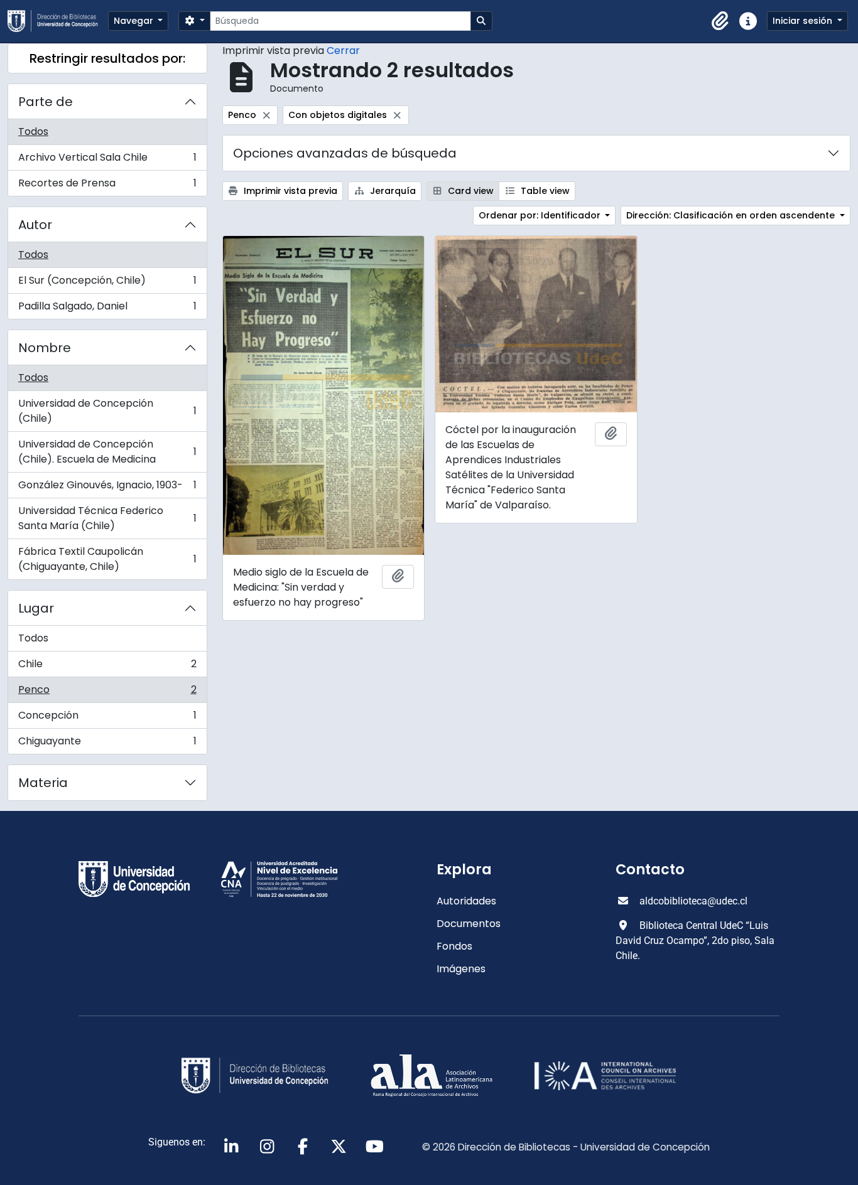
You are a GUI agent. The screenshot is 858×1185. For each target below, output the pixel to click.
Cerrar (343, 50)
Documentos (469, 923)
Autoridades (466, 901)
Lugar (36, 608)
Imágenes (461, 969)
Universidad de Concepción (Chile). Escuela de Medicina (107, 451)
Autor (35, 224)
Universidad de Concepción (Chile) (107, 411)
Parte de (45, 101)
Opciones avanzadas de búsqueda (345, 153)
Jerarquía (391, 191)
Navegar (135, 20)
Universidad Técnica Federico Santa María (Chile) (107, 518)
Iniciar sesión (804, 20)
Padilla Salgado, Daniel (107, 309)
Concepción (107, 718)
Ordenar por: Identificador (541, 215)
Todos (33, 131)
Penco (107, 692)
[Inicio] (58, 21)
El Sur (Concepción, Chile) (107, 283)
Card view (469, 191)
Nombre (44, 348)
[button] (720, 21)
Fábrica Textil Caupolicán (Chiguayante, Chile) (107, 559)
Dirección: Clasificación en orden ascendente (731, 215)
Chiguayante (107, 744)
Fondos (454, 946)
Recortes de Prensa (107, 186)
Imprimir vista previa (289, 191)
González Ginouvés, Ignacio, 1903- (107, 488)
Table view (544, 191)
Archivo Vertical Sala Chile (107, 160)
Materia (43, 782)
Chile (107, 667)
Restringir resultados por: (107, 58)
